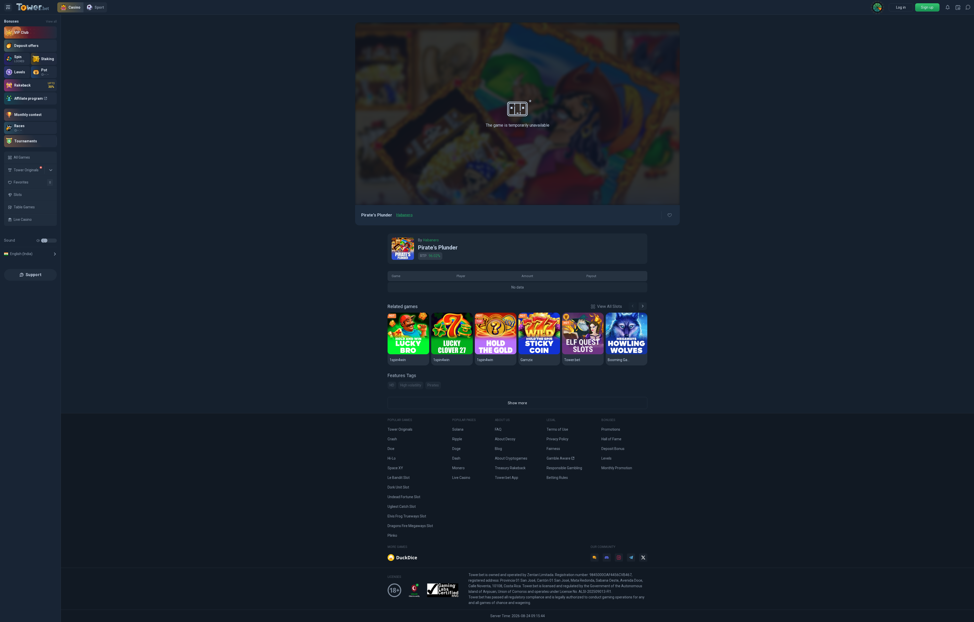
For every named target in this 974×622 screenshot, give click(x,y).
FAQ (498, 429)
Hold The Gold (490, 353)
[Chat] (968, 7)
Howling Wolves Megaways (626, 353)
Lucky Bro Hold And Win (408, 353)
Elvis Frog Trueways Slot (407, 516)
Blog (498, 449)
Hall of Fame (611, 439)
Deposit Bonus (612, 449)
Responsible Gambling (564, 468)
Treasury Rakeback (510, 468)
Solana (457, 429)
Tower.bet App (506, 478)
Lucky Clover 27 (448, 353)
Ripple (457, 439)
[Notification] (948, 7)
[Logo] (36, 7)
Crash (392, 439)
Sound (9, 240)
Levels (606, 458)
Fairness (553, 449)
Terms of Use (557, 429)
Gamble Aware (558, 458)
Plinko (392, 535)
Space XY (395, 468)
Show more (517, 403)
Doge (456, 449)
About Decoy (505, 439)
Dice (391, 449)
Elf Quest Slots (578, 353)
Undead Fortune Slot (404, 497)
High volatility (410, 385)
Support (33, 274)
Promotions (610, 429)
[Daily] (958, 7)
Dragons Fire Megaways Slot (410, 526)
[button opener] (8, 7)
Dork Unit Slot (398, 487)
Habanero (404, 215)
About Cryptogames (511, 458)
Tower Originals (400, 429)
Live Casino (461, 478)
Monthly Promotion (616, 468)
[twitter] (643, 557)
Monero (458, 468)
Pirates (433, 385)
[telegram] (631, 557)
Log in (901, 7)
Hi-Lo (392, 458)
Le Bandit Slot (399, 478)
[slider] (45, 241)
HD (392, 385)
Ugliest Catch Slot (402, 507)
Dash (456, 458)
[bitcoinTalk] (594, 557)
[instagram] (619, 557)
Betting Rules (557, 478)
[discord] (607, 557)
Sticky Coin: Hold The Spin (539, 353)
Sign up (927, 7)
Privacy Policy (557, 439)
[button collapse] (51, 170)
